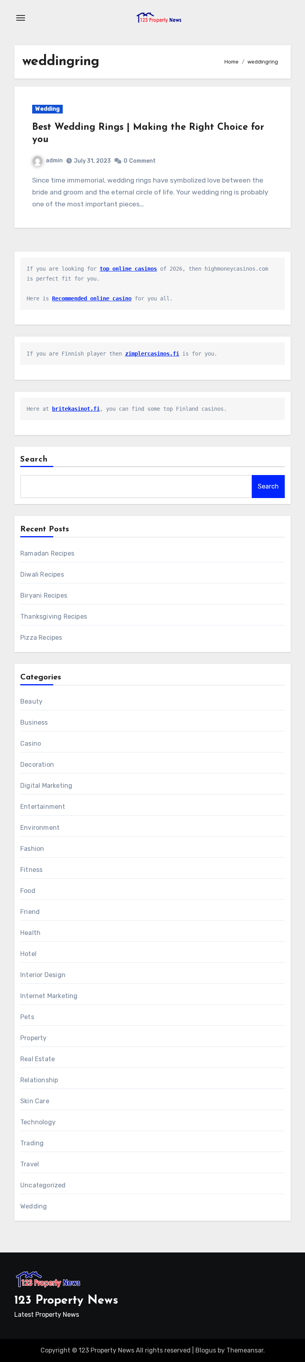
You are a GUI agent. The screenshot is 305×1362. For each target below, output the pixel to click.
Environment (40, 827)
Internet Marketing (49, 996)
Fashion (32, 848)
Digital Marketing (46, 785)
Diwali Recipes (42, 574)
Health (30, 933)
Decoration (37, 764)
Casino (30, 743)
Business (34, 722)
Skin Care (34, 1101)
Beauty (31, 701)
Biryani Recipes (43, 595)
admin (54, 160)
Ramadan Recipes (47, 553)
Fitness (31, 869)
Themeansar (244, 1350)
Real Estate (37, 1059)
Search (34, 460)
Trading (32, 1143)
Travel (29, 1164)
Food (27, 891)
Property (33, 1038)
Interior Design (43, 975)
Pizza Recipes (41, 637)
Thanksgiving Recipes (53, 616)
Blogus (205, 1350)
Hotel (28, 954)
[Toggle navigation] (20, 18)
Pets (27, 1017)
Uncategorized (43, 1185)
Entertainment (43, 806)
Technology (38, 1122)
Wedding (47, 109)
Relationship (39, 1080)
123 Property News (66, 1301)
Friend (30, 912)
